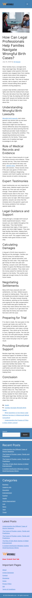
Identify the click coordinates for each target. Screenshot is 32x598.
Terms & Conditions (8, 589)
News (4, 507)
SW (3, 586)
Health (7, 405)
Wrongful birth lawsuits (10, 118)
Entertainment (7, 493)
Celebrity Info (6, 487)
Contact (5, 575)
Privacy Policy (6, 584)
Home (4, 581)
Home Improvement (8, 501)
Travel (4, 512)
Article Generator (8, 573)
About (4, 570)
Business (5, 484)
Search (4, 431)
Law (3, 504)
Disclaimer (5, 578)
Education (5, 490)
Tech (4, 509)
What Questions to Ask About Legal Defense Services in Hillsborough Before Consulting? (15, 415)
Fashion (5, 496)
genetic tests (10, 165)
